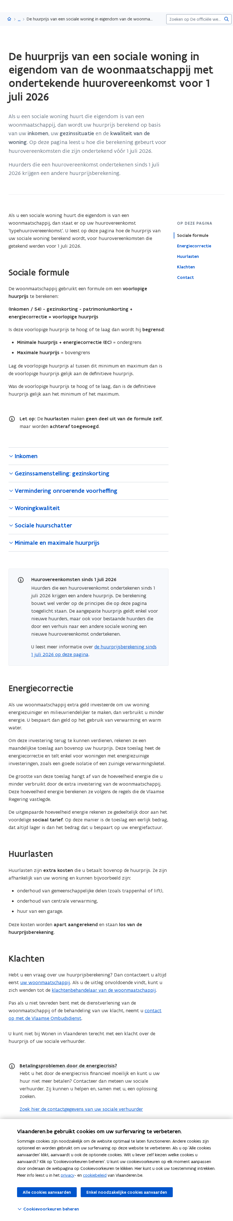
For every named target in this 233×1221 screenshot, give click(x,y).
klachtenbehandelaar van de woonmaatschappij (104, 990)
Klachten (186, 267)
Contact (185, 277)
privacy (67, 1175)
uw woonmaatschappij (45, 982)
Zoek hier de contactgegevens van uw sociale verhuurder (81, 1109)
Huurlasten (188, 256)
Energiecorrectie (194, 246)
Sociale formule (192, 235)
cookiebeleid (95, 1175)
